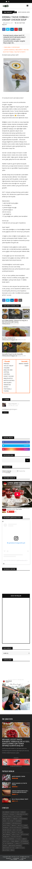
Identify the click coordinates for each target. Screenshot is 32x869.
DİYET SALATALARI (17, 816)
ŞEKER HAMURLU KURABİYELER (15, 845)
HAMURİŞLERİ (18, 820)
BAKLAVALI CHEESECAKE (12, 47)
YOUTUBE (23, 858)
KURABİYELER (5, 827)
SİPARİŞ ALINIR (6, 836)
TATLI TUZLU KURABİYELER (8, 838)
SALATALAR (19, 832)
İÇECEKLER (5, 845)
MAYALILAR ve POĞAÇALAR (15, 827)
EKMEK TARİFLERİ (6, 818)
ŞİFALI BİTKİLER (6, 850)
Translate (7, 472)
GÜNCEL (4, 820)
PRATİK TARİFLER (6, 832)
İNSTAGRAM (16, 858)
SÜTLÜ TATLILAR (24, 834)
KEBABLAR (14, 825)
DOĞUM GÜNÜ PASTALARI (21, 814)
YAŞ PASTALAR (6, 841)
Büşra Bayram (13, 403)
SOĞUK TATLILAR (15, 834)
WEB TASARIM (14, 859)
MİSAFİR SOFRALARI (7, 829)
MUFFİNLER (25, 827)
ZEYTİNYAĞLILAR (24, 841)
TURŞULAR (24, 838)
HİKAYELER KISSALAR (16, 823)
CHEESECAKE (5, 814)
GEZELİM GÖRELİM (23, 818)
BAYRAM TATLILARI (15, 812)
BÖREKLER (23, 812)
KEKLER (25, 825)
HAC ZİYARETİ (11, 820)
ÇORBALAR (17, 843)
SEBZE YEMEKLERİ (6, 834)
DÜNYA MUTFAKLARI (7, 816)
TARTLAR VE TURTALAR (16, 836)
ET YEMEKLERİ (14, 818)
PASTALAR (19, 829)
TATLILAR (18, 838)
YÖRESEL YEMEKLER (15, 841)
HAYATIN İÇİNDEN (6, 823)
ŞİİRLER (12, 850)
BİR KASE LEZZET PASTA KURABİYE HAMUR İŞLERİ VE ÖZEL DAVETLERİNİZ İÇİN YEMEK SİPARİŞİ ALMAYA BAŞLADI (16, 743)
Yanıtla (5, 412)
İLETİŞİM (21, 859)
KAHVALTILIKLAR (6, 825)
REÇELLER (14, 832)
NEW (14, 829)
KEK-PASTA (20, 825)
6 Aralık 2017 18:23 (13, 405)
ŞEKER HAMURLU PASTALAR (8, 847)
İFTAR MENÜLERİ (24, 843)
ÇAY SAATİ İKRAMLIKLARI (8, 843)
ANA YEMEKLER (6, 812)
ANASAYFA (8, 858)
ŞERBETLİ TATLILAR (20, 847)
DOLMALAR (12, 814)
